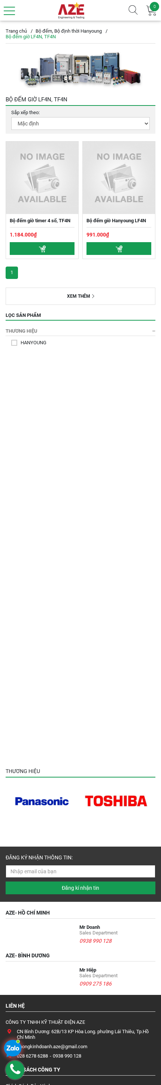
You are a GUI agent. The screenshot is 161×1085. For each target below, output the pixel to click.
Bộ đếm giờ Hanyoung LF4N (116, 220)
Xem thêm (78, 296)
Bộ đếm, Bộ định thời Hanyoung (69, 31)
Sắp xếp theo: (25, 112)
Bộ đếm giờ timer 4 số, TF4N (40, 220)
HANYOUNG (33, 342)
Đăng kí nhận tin (80, 888)
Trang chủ (16, 31)
